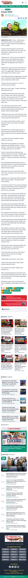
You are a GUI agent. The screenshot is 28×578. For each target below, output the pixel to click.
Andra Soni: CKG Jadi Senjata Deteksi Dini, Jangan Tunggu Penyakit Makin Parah (13, 467)
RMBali (14, 557)
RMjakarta (22, 549)
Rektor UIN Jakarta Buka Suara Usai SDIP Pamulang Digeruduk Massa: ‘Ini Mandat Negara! (15, 514)
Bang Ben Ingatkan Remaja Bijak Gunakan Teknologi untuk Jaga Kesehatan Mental (14, 494)
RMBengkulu (5, 557)
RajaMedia (5, 549)
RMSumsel (22, 551)
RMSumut (5, 554)
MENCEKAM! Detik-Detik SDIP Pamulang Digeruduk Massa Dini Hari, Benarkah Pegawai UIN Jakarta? (16, 475)
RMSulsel (22, 554)
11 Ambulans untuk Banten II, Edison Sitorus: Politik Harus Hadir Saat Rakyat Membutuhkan (16, 520)
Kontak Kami (21, 570)
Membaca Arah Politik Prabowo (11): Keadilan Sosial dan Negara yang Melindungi (15, 488)
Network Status (8, 570)
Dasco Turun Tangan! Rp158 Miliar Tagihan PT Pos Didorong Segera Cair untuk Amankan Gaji (16, 481)
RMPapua (14, 559)
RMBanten (14, 549)
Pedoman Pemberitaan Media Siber (14, 573)
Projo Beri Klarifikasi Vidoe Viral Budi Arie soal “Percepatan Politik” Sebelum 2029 (16, 527)
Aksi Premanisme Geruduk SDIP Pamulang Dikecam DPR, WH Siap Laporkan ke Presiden (14, 507)
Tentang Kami (14, 571)
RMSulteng (14, 554)
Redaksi (15, 570)
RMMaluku (5, 559)
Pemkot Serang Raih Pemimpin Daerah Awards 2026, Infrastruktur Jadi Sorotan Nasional (16, 501)
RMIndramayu (22, 559)
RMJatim (14, 551)
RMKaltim (22, 557)
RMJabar (5, 551)
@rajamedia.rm (5, 424)
